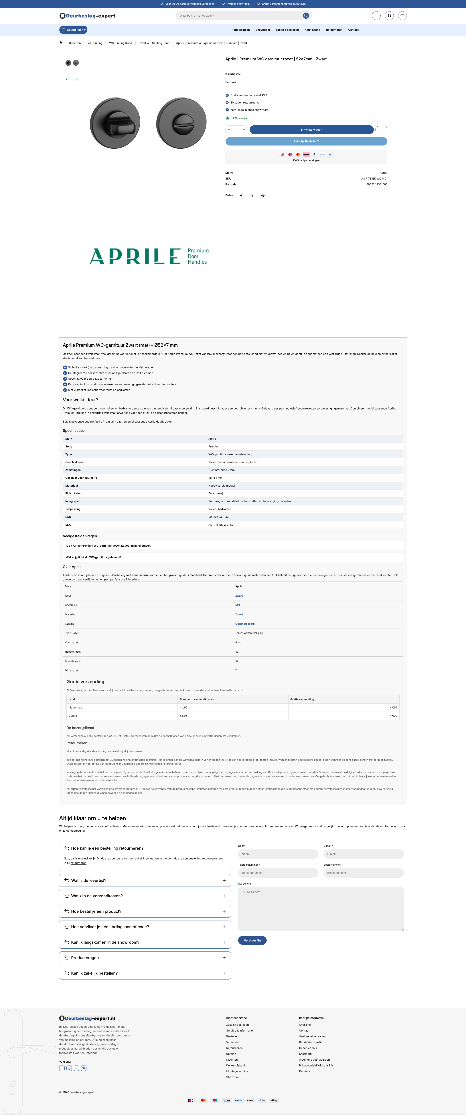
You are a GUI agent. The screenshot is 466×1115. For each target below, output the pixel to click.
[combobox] (243, 15)
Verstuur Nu (252, 940)
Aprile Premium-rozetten (110, 421)
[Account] (389, 15)
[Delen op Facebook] (241, 195)
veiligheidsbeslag (88, 1044)
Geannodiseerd (245, 623)
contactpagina (75, 830)
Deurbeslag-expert (82, 1092)
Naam (241, 845)
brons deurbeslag (89, 1035)
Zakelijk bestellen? (306, 141)
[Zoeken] (306, 16)
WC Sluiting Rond (120, 43)
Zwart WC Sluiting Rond (154, 43)
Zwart (239, 595)
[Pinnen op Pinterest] (263, 195)
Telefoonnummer (249, 864)
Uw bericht (244, 883)
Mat (237, 604)
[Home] (60, 42)
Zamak (239, 614)
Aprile (66, 575)
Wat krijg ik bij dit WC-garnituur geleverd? (93, 557)
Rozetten (75, 43)
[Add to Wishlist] (381, 129)
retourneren (78, 863)
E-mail (328, 845)
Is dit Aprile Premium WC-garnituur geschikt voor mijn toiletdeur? (108, 545)
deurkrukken (67, 1044)
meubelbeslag (68, 1048)
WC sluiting (95, 43)
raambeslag (108, 1044)
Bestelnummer (332, 864)
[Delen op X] (252, 195)
